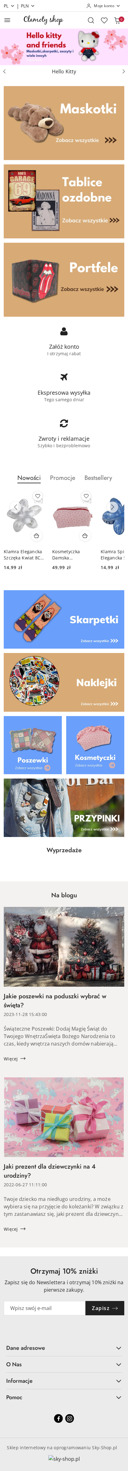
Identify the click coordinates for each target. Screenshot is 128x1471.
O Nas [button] (14, 1364)
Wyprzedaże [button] (64, 850)
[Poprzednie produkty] (15, 507)
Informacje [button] (19, 1381)
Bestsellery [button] (98, 477)
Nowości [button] (29, 477)
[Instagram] (69, 1418)
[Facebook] (58, 1418)
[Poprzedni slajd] (4, 71)
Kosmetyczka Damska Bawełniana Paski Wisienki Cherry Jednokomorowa (70, 555)
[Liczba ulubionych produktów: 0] (104, 20)
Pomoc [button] (14, 1397)
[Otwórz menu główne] (7, 20)
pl (6, 6)
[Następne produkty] (112, 507)
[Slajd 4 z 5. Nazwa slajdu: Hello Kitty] (64, 47)
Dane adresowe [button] (25, 1348)
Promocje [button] (62, 477)
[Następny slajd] (123, 71)
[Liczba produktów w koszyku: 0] (117, 20)
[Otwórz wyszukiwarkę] (91, 20)
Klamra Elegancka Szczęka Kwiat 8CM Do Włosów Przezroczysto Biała (24, 555)
